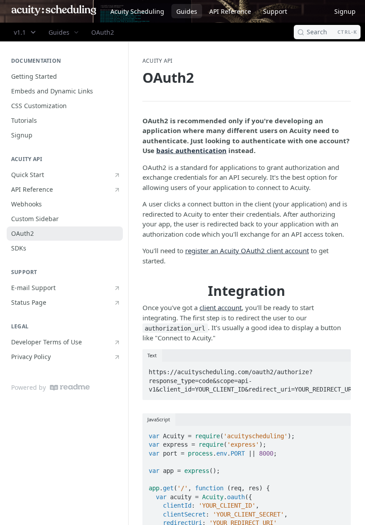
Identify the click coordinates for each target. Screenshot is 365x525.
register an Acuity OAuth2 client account (247, 250)
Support (275, 11)
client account (220, 307)
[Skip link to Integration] (139, 291)
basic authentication (191, 150)
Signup (345, 11)
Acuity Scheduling (137, 11)
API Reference (230, 11)
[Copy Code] (340, 369)
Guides (186, 11)
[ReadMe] (70, 387)
